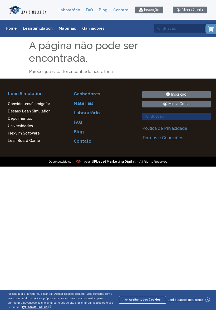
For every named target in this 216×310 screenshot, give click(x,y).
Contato (120, 10)
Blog (103, 10)
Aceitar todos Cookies (144, 299)
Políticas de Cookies (35, 307)
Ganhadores (93, 28)
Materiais (67, 28)
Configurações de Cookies (185, 300)
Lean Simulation (37, 28)
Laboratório (69, 10)
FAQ (89, 10)
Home (11, 28)
